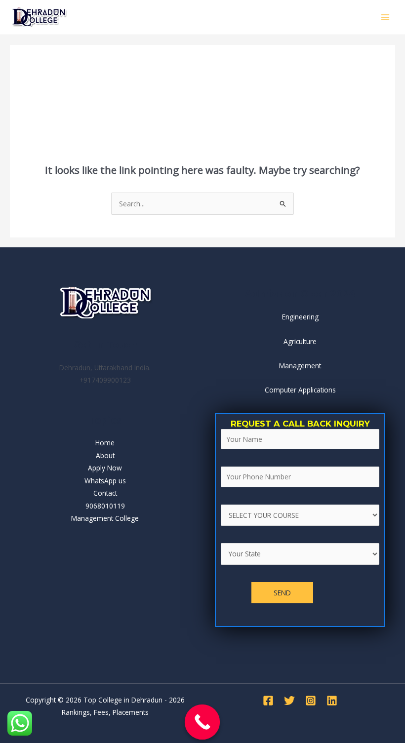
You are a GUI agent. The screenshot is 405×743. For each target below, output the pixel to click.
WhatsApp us (105, 480)
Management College (105, 518)
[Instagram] (310, 700)
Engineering (300, 316)
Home (105, 442)
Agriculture (300, 341)
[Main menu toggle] (385, 17)
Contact (105, 493)
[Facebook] (268, 700)
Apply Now (105, 467)
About (105, 455)
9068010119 (105, 505)
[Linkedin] (331, 700)
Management (300, 365)
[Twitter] (289, 700)
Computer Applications (300, 389)
